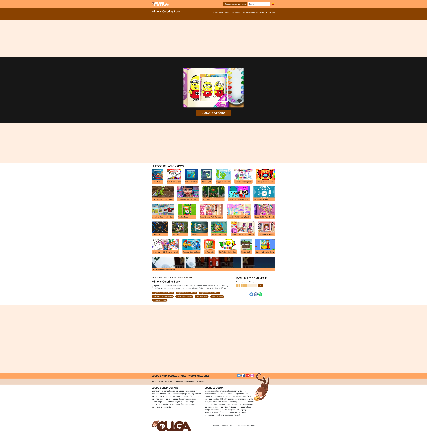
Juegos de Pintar (201, 296)
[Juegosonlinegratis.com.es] (160, 3)
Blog (154, 381)
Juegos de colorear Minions (186, 293)
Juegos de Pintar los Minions (163, 293)
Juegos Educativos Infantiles (163, 296)
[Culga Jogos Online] (171, 425)
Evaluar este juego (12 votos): (246, 282)
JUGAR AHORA (213, 112)
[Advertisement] (213, 38)
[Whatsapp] (260, 294)
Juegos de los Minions (184, 296)
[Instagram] (252, 375)
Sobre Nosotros (165, 381)
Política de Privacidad (185, 381)
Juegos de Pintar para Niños (209, 293)
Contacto (201, 381)
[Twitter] (251, 294)
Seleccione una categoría (235, 4)
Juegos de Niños (217, 296)
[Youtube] (248, 375)
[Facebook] (256, 294)
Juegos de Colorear (159, 300)
